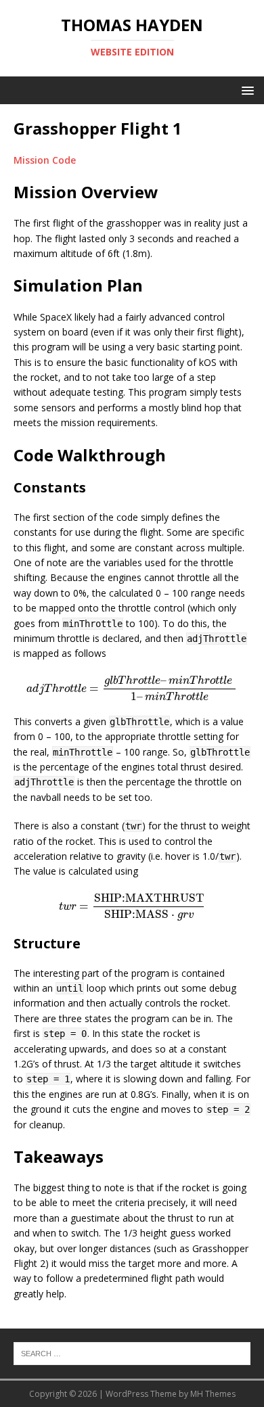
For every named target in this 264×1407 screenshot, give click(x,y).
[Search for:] (132, 1353)
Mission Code (45, 160)
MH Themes (213, 1394)
